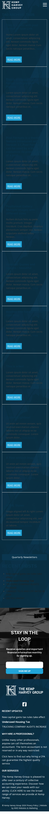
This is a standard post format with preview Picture (22, 83)
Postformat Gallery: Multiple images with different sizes (20, 210)
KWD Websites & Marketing (26, 808)
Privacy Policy (32, 805)
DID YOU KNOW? (15, 598)
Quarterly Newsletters (24, 557)
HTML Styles (15, 505)
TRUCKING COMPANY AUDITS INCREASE (24, 726)
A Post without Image (21, 457)
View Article (23, 236)
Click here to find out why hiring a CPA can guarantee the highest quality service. (23, 760)
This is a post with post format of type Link (22, 26)
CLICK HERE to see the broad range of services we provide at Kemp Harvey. (23, 794)
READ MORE (14, 59)
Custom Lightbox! (18, 417)
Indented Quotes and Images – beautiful (20, 266)
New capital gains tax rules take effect (23, 717)
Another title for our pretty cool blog (24, 313)
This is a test (15, 366)
